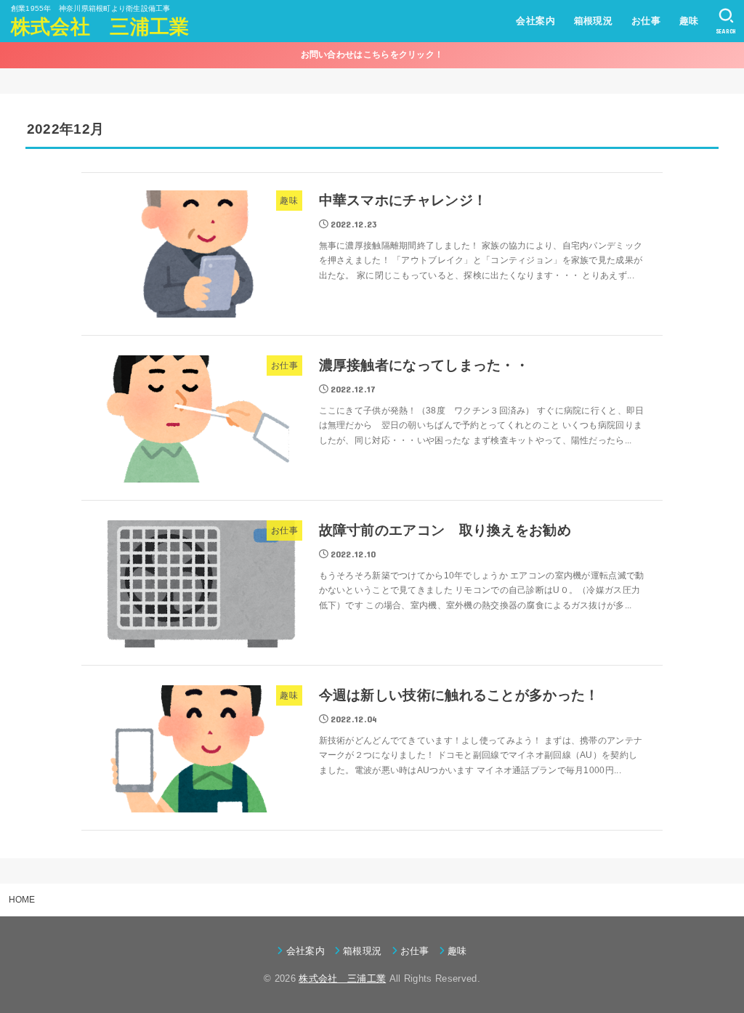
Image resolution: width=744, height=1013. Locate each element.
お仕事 (645, 20)
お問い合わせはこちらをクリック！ (372, 54)
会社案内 (535, 20)
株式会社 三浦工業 (100, 27)
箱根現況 (593, 20)
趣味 (689, 20)
